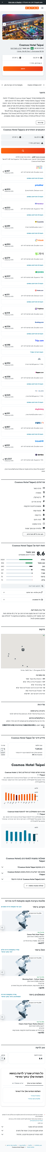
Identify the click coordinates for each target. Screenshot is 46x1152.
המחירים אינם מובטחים (36, 1120)
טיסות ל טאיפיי (35, 1096)
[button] (2, 2)
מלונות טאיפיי (30, 1147)
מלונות (30, 1145)
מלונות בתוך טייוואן (12, 1145)
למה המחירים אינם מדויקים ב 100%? (29, 1134)
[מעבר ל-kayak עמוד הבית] (32, 8)
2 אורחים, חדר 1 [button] (36, 63)
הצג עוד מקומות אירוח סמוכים (11, 907)
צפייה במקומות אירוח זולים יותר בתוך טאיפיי (10, 951)
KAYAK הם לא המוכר (35, 1127)
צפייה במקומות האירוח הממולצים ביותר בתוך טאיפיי (11, 995)
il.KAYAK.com (38, 1145)
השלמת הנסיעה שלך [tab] (34, 1083)
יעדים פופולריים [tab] (18, 1083)
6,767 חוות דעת (16, 48)
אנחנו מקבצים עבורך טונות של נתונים (29, 1131)
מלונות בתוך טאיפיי (34, 1099)
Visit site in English (15, 2)
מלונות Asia (22, 1145)
